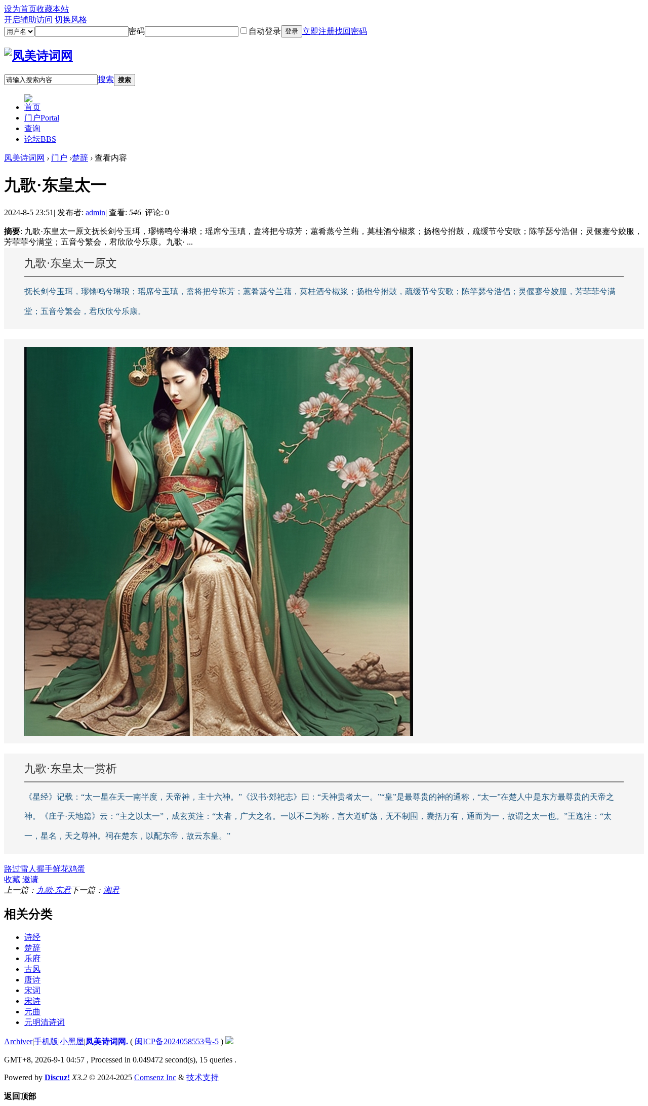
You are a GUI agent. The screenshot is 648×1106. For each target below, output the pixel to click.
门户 (41, 117)
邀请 (30, 879)
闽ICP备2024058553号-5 (177, 1041)
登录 (291, 31)
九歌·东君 (53, 890)
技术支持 (202, 1077)
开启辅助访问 (28, 19)
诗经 (32, 937)
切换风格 (71, 19)
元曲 (32, 1011)
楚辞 (80, 157)
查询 (32, 128)
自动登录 (265, 31)
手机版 (46, 1041)
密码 (137, 31)
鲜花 (61, 868)
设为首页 (20, 9)
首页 (32, 107)
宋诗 (32, 1001)
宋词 (32, 990)
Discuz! (57, 1077)
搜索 (106, 79)
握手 (44, 868)
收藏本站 (52, 9)
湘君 (111, 890)
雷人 (28, 868)
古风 (32, 969)
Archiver (18, 1041)
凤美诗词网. (107, 1041)
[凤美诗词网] (38, 55)
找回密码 (351, 31)
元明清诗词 (44, 1022)
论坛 (40, 139)
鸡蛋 (77, 868)
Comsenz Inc (155, 1077)
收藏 (12, 879)
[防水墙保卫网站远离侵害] (229, 1041)
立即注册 (318, 31)
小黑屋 (72, 1041)
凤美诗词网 (24, 157)
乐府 (32, 958)
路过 (12, 868)
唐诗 (32, 979)
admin (95, 212)
